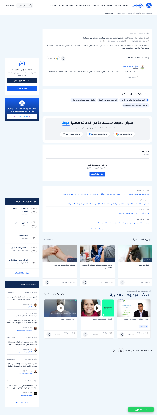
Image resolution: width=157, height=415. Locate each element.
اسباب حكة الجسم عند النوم (64, 265)
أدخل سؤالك (22, 88)
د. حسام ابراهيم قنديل (19, 247)
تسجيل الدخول (9, 5)
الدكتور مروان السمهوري (25, 352)
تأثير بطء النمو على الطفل (107, 100)
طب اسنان (24, 214)
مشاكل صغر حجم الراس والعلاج (83, 100)
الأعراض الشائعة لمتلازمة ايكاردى (133, 100)
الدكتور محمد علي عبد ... (25, 307)
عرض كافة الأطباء (22, 273)
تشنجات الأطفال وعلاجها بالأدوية (135, 105)
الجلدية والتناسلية (22, 263)
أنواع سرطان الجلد (68, 319)
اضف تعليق (95, 174)
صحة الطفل (121, 13)
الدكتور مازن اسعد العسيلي (24, 330)
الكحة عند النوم (144, 265)
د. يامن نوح (23, 235)
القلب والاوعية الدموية (20, 250)
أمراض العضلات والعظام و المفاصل (26, 316)
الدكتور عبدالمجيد (21, 223)
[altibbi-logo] (141, 5)
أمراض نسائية (11, 337)
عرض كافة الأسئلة (97, 229)
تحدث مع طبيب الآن (22, 80)
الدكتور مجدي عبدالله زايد (18, 260)
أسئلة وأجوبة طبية (134, 13)
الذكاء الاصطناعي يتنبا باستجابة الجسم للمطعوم (97, 266)
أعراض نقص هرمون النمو (102, 319)
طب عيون (24, 226)
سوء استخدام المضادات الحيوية (136, 319)
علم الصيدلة (10, 381)
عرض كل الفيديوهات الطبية (54, 294)
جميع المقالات (48, 239)
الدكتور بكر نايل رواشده (130, 66)
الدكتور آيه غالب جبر (26, 395)
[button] (121, 5)
